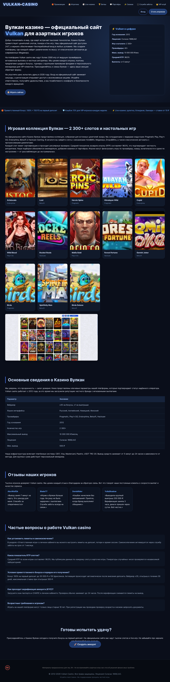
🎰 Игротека (74, 4)
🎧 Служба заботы (144, 4)
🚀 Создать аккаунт (85, 644)
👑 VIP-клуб (161, 4)
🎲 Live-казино (89, 4)
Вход (143, 12)
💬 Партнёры (115, 4)
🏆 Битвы (102, 4)
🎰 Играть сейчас (15, 92)
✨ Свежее (128, 4)
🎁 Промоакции (58, 4)
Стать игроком (158, 12)
